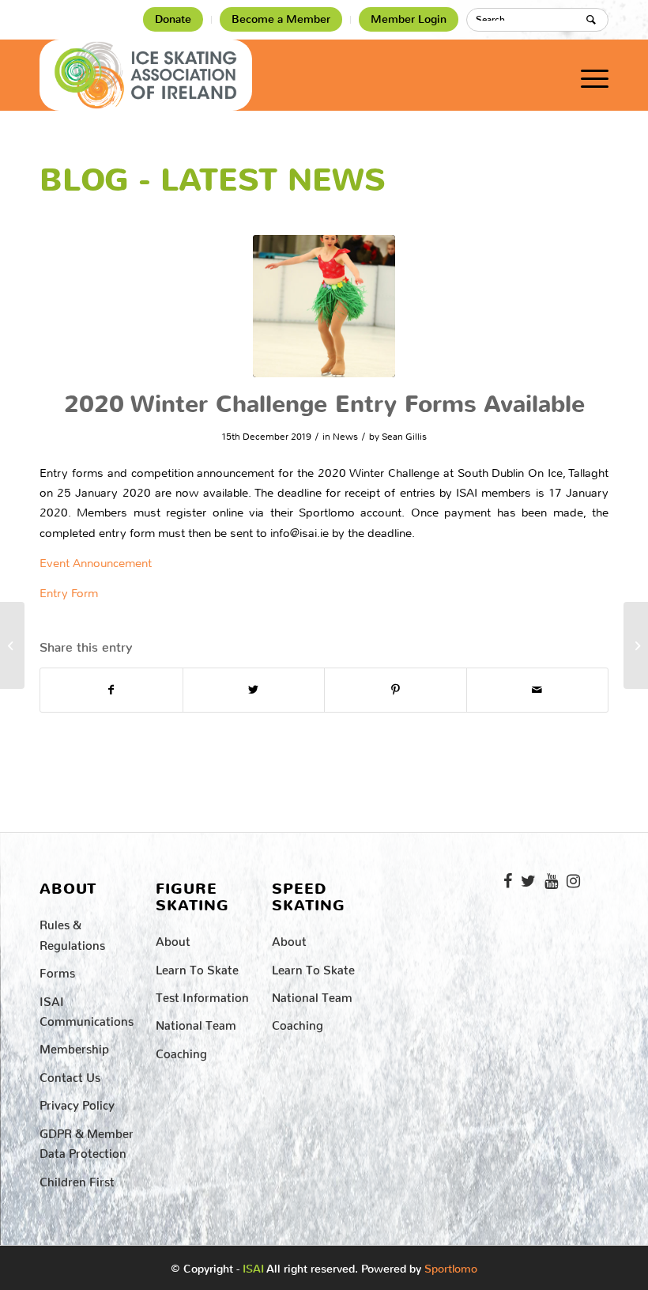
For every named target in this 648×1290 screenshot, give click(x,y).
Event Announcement (96, 563)
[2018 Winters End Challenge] (324, 306)
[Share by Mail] (537, 690)
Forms (57, 970)
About (173, 938)
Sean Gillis (404, 436)
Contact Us (70, 1074)
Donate (173, 19)
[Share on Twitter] (254, 690)
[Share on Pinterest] (395, 690)
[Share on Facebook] (111, 690)
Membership (74, 1046)
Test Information (202, 994)
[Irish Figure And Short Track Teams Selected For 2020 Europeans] (636, 645)
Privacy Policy (77, 1102)
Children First (77, 1179)
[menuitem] (173, 20)
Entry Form (69, 593)
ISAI (253, 1269)
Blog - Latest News (213, 180)
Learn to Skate (197, 967)
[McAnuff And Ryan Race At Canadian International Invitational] (12, 645)
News (345, 436)
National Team (196, 1022)
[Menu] (586, 75)
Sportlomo (450, 1265)
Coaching (181, 1050)
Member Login (408, 19)
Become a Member (281, 19)
